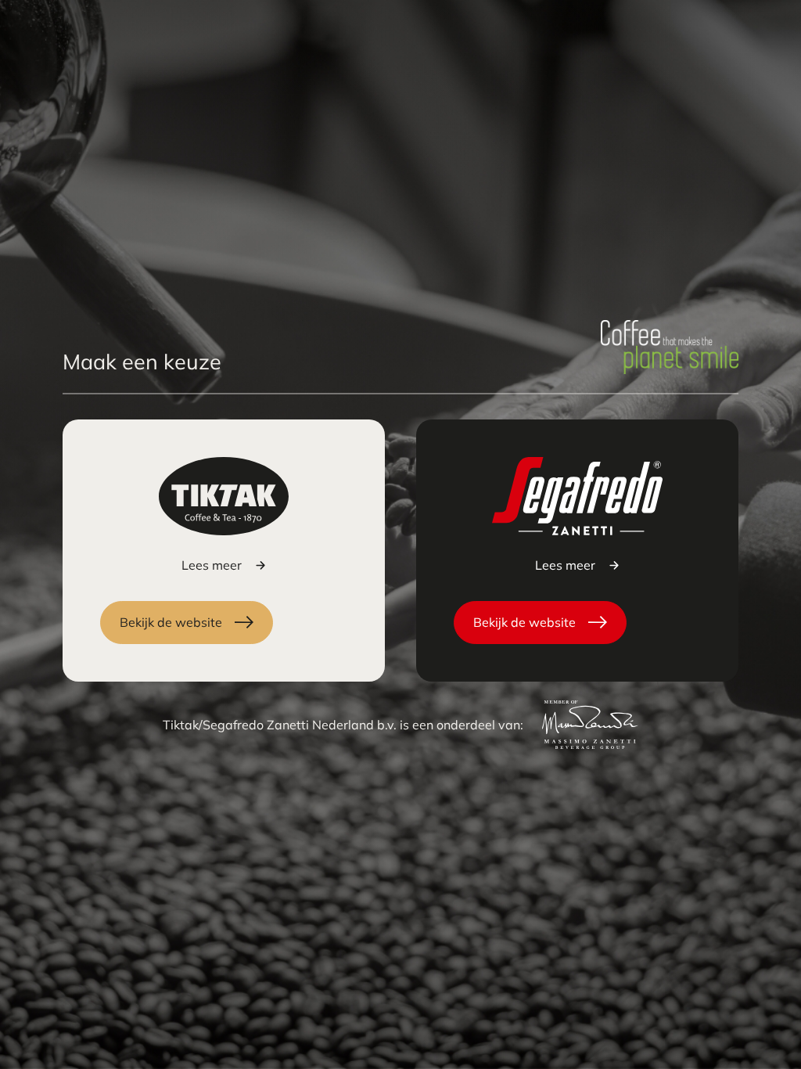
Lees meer (211, 565)
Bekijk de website (171, 622)
